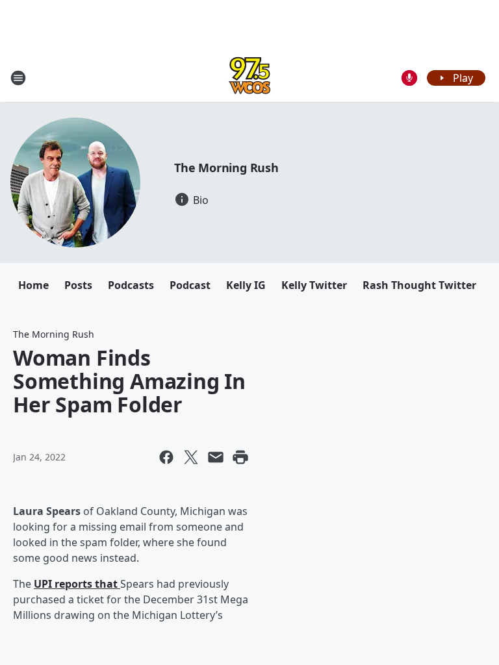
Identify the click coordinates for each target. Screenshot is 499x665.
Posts (78, 285)
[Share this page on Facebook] (166, 457)
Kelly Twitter (314, 285)
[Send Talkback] (409, 78)
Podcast (190, 285)
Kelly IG (246, 285)
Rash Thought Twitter (419, 285)
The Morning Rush (226, 167)
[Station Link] (249, 77)
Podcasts (131, 285)
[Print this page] (240, 457)
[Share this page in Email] (216, 457)
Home (33, 285)
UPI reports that (77, 584)
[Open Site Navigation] (18, 78)
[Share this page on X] (191, 457)
